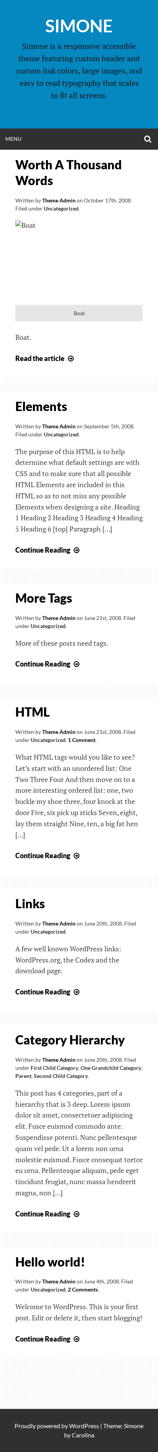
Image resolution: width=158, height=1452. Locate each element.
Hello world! (50, 1261)
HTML (32, 711)
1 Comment (81, 740)
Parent (23, 1076)
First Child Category (54, 1067)
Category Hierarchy (70, 1039)
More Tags (43, 597)
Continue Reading (48, 550)
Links (30, 903)
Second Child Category (61, 1076)
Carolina (83, 1435)
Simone (79, 25)
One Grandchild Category (111, 1067)
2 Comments (83, 1289)
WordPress (84, 1425)
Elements (41, 406)
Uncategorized (61, 208)
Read (45, 358)
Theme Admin (59, 200)
